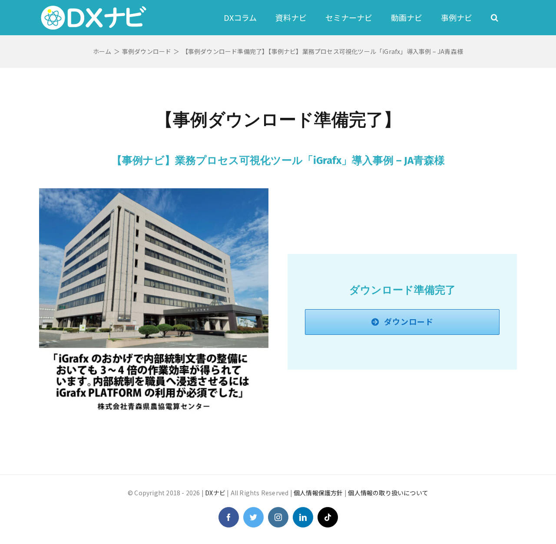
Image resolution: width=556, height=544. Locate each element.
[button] (494, 17)
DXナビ (215, 492)
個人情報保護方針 (318, 492)
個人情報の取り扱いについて (388, 492)
